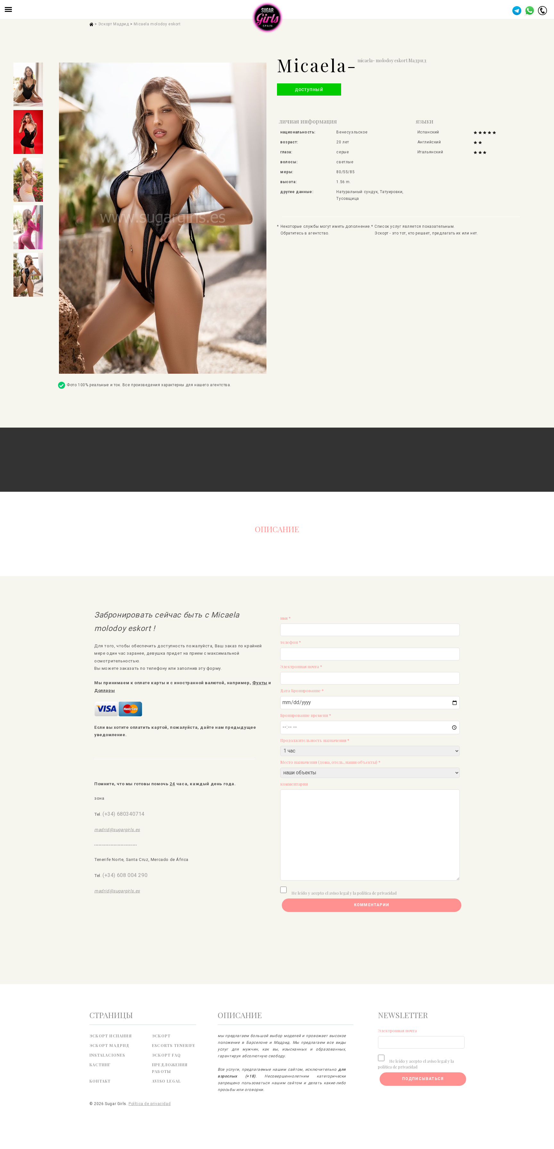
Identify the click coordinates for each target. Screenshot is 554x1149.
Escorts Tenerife (173, 1045)
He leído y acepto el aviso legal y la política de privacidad (344, 893)
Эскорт (161, 1035)
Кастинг (100, 1064)
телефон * (290, 642)
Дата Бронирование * (302, 690)
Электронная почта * (301, 666)
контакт (100, 1081)
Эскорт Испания (110, 1035)
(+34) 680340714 (124, 814)
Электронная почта (397, 1030)
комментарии (294, 784)
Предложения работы (170, 1068)
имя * (285, 618)
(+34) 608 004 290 (125, 875)
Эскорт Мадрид (113, 24)
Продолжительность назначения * (314, 740)
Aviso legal (166, 1081)
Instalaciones (107, 1055)
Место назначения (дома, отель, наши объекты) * (330, 762)
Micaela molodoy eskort (157, 24)
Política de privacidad (150, 1104)
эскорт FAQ (166, 1055)
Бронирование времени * (305, 715)
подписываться (423, 1079)
